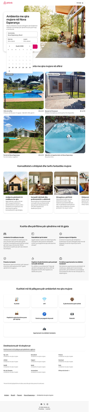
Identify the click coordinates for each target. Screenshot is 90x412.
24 (9, 67)
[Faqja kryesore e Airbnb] (8, 3)
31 (9, 71)
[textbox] (14, 41)
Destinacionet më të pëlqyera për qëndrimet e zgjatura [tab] (19, 349)
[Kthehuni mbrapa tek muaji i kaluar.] (9, 46)
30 (30, 67)
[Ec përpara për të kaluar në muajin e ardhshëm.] (29, 46)
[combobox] (22, 35)
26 (16, 67)
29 (26, 67)
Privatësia (41, 409)
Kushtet (48, 409)
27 (19, 67)
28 (23, 67)
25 (12, 67)
